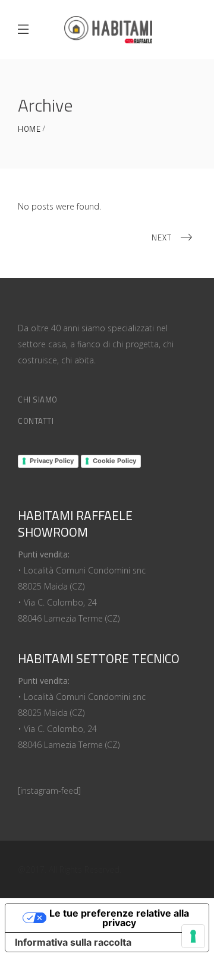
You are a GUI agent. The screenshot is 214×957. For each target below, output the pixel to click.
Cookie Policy (114, 461)
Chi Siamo (38, 399)
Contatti (36, 421)
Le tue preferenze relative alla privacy (119, 918)
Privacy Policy (52, 461)
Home (29, 129)
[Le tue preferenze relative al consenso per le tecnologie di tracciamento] (193, 936)
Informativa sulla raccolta (73, 942)
